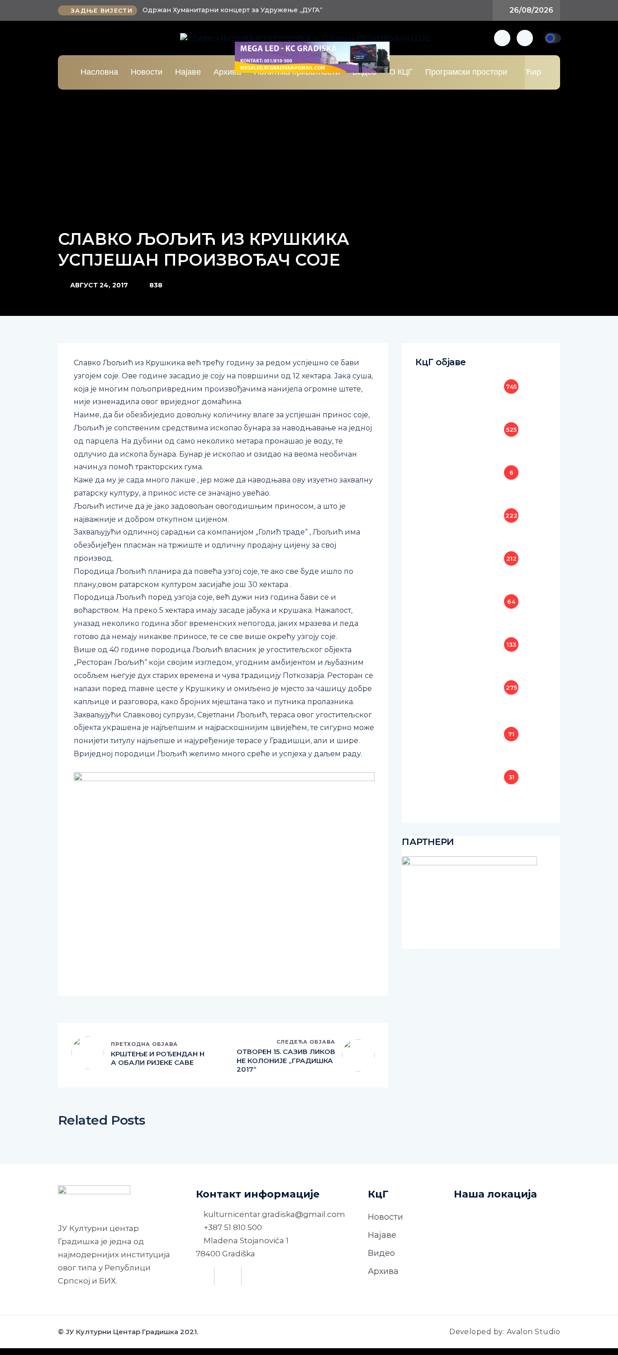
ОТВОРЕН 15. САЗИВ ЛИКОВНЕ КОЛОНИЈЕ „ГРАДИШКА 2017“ (286, 1060)
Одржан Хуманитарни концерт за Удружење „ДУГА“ (233, 10)
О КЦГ (401, 71)
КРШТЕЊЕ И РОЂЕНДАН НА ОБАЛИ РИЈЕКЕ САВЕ (157, 1058)
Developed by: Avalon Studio (504, 1331)
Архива (227, 71)
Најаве (188, 71)
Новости (146, 71)
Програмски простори (466, 71)
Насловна (99, 71)
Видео (381, 1253)
